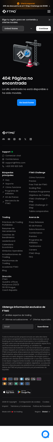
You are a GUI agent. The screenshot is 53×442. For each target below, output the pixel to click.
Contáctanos (12, 159)
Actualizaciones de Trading (11, 255)
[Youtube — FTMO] (9, 139)
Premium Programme (39, 191)
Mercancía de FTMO (12, 202)
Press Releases (36, 222)
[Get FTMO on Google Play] (24, 392)
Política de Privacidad (42, 406)
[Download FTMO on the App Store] (8, 392)
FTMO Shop (34, 253)
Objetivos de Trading (39, 195)
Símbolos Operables (12, 250)
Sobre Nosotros (37, 229)
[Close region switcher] (49, 20)
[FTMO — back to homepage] (9, 11)
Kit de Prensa (11, 197)
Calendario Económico (7, 246)
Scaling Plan (35, 188)
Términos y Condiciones (20, 406)
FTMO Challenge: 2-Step (38, 206)
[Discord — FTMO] (3, 139)
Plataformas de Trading (10, 262)
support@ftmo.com (15, 162)
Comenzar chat (13, 155)
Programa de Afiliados (11, 192)
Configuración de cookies (29, 402)
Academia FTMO (10, 267)
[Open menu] (49, 11)
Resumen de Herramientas (9, 230)
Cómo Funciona (37, 177)
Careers (33, 249)
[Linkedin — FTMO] (30, 139)
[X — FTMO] (25, 139)
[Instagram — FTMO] (14, 139)
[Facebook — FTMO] (19, 139)
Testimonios (35, 246)
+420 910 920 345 (14, 166)
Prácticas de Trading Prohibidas (12, 223)
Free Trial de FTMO (38, 184)
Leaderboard (8, 241)
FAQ (7, 180)
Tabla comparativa (38, 211)
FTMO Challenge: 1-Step (38, 200)
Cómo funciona (13, 187)
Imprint (5, 406)
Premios (33, 236)
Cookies (46, 402)
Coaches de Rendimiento (8, 236)
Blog (4, 270)
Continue (43, 28)
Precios (32, 181)
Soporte (9, 183)
